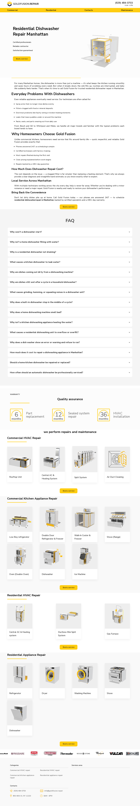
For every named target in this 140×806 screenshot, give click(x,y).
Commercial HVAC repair (20, 770)
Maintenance (127, 10)
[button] (70, 232)
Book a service (22, 59)
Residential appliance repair (51, 775)
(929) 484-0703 (124, 2)
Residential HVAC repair (50, 770)
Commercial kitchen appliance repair (22, 776)
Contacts (89, 10)
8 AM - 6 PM (129, 5)
